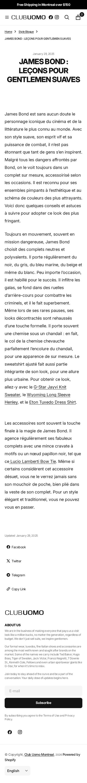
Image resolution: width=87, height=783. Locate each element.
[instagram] (57, 17)
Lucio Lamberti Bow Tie (32, 461)
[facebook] (51, 17)
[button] (7, 17)
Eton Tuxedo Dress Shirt (52, 402)
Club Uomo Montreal (39, 754)
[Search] (67, 17)
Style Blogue (26, 31)
